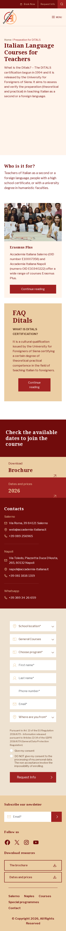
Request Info (56, 817)
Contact (14, 908)
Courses (45, 896)
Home (7, 39)
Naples (29, 896)
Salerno (14, 896)
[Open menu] (56, 17)
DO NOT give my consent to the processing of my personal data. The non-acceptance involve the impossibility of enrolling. (33, 761)
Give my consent (24, 750)
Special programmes (23, 902)
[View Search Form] (62, 4)
